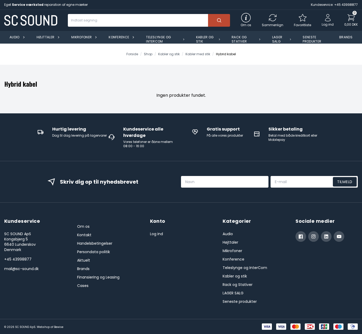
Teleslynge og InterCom (245, 267)
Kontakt (84, 235)
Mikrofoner (232, 250)
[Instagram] (313, 236)
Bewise (58, 327)
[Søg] (219, 20)
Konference (233, 259)
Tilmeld (344, 181)
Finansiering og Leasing (98, 277)
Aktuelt (83, 260)
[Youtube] (339, 236)
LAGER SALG (233, 293)
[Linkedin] (326, 236)
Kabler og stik (235, 276)
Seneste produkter (240, 301)
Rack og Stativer (238, 284)
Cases (83, 285)
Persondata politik (93, 251)
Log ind (156, 233)
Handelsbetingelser (94, 243)
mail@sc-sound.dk (21, 268)
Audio (228, 233)
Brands (83, 268)
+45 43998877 (18, 259)
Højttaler (230, 242)
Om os (83, 226)
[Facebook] (300, 236)
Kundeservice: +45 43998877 (334, 4)
